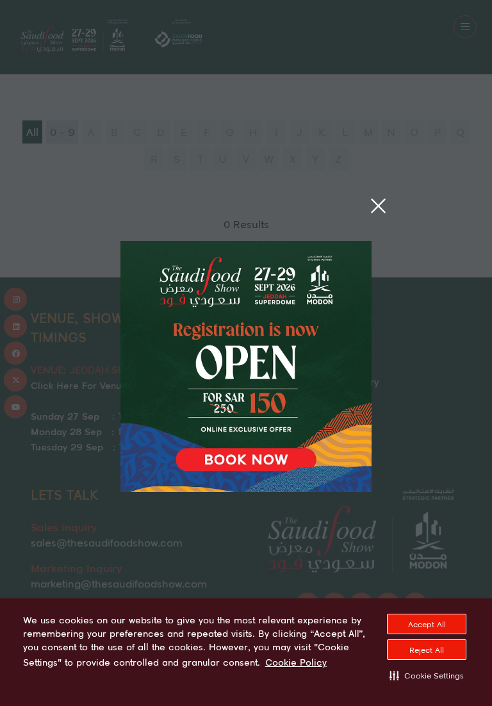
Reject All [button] (426, 650)
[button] (426, 675)
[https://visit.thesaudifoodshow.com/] (246, 488)
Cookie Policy (296, 662)
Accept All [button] (427, 624)
